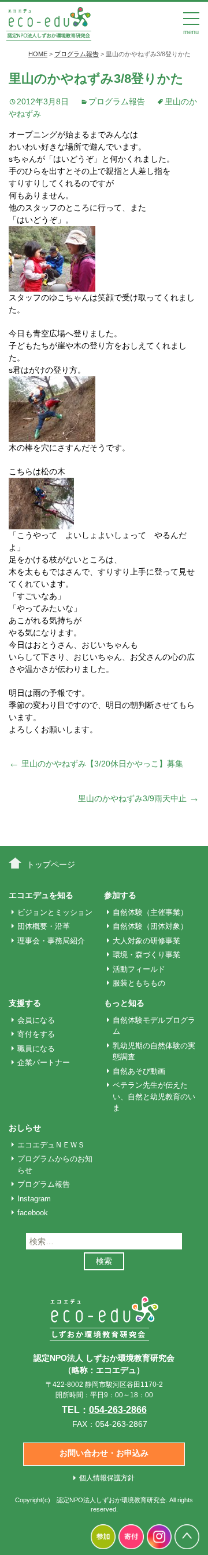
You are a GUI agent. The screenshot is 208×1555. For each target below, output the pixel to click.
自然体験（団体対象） (150, 926)
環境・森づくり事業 (146, 954)
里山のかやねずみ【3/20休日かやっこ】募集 (96, 763)
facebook (32, 1212)
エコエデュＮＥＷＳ (51, 1144)
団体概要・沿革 (43, 926)
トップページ (51, 864)
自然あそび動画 (139, 1071)
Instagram (34, 1198)
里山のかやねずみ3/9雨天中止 (138, 798)
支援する (25, 1003)
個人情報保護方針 (107, 1478)
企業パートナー (43, 1062)
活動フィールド (139, 969)
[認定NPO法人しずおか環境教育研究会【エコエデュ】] (48, 23)
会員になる (36, 1020)
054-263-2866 (118, 1410)
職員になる (36, 1048)
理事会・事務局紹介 (51, 940)
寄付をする (36, 1034)
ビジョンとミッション (54, 912)
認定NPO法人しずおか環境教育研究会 (111, 1499)
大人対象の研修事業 (146, 940)
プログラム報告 (116, 101)
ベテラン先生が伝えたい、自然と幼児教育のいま (154, 1096)
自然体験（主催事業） (150, 912)
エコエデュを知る (41, 895)
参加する (120, 895)
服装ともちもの (139, 983)
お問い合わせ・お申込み (104, 1453)
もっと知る (124, 1003)
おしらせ (25, 1127)
